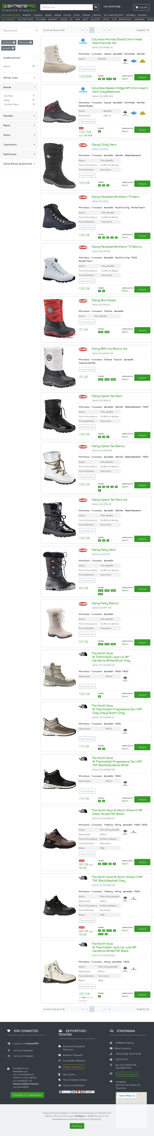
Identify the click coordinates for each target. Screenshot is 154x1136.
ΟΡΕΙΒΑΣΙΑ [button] (130, 15)
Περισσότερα (87, 69)
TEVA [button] (114, 19)
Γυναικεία (8, 42)
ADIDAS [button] (63, 19)
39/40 (113, 379)
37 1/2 (105, 864)
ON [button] (71, 19)
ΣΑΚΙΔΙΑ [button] (57, 15)
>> (109, 30)
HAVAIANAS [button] (139, 19)
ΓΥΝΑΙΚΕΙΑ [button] (37, 15)
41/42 (100, 594)
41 (116, 238)
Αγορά (142, 77)
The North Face (11, 104)
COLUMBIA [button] (41, 19)
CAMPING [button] (96, 15)
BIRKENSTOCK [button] (125, 19)
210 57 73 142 (135, 1054)
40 (108, 185)
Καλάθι (143, 7)
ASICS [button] (85, 19)
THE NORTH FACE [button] (25, 19)
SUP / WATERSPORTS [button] (113, 15)
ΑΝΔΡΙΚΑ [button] (27, 15)
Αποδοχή (77, 1126)
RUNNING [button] (142, 15)
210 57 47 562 (122, 1054)
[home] (19, 7)
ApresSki (7, 48)
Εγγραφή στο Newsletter (27, 1095)
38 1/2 (109, 79)
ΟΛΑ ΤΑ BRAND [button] (8, 19)
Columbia (8, 96)
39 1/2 (101, 934)
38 (104, 79)
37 (99, 79)
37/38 (107, 332)
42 (108, 437)
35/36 (101, 332)
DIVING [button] (77, 15)
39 (115, 79)
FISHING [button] (67, 15)
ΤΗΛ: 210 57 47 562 (111, 6)
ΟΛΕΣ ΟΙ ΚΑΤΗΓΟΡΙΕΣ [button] (10, 15)
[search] (96, 7)
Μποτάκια (24, 42)
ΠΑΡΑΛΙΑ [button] (86, 15)
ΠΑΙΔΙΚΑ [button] (48, 15)
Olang (6, 100)
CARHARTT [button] (53, 19)
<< (83, 30)
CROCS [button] (106, 19)
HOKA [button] (77, 19)
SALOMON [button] (95, 19)
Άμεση (7, 66)
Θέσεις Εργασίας (122, 1048)
